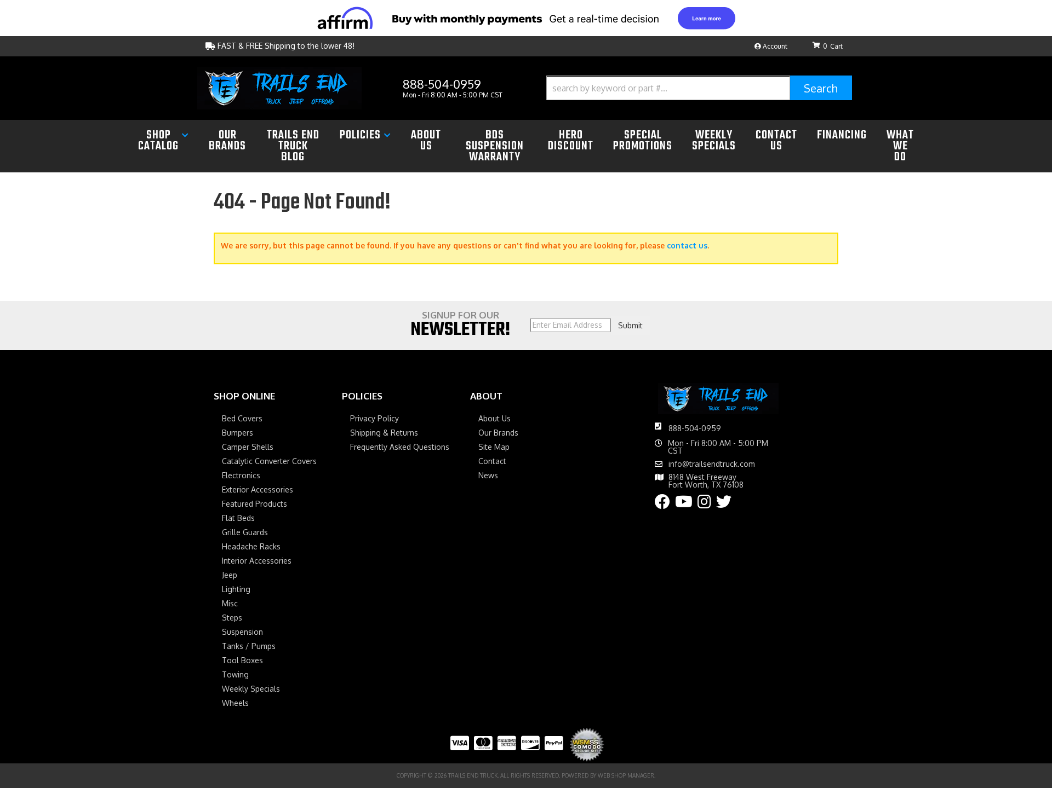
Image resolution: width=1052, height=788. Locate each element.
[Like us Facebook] (662, 504)
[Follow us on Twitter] (723, 504)
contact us (687, 245)
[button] (699, 88)
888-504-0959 (694, 428)
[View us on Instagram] (704, 504)
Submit (630, 325)
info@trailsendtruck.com (711, 464)
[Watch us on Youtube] (684, 504)
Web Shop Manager (626, 775)
